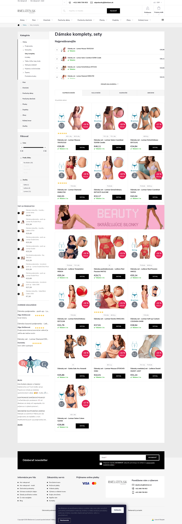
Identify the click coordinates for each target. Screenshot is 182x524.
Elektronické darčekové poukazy (31, 398)
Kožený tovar (27, 121)
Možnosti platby (54, 485)
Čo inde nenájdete (25, 498)
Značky (25, 126)
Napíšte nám (53, 498)
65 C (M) (73, 415)
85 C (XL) (69, 136)
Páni (24, 82)
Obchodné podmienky (27, 489)
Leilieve (27, 188)
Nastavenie (64, 520)
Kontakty (52, 501)
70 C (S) (105, 136)
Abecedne (150, 93)
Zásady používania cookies (28, 495)
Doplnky (25, 110)
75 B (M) (73, 186)
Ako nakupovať (22, 1)
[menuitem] (24, 20)
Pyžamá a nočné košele (32, 69)
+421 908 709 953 (141, 489)
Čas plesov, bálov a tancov (29, 384)
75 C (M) (113, 136)
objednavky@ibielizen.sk (143, 485)
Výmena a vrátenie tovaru (57, 491)
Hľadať (113, 11)
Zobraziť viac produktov (109, 84)
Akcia (26, 166)
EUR (158, 2)
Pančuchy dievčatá (29, 99)
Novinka (27, 169)
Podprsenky (29, 46)
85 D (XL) (77, 136)
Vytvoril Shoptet (159, 520)
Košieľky (27, 57)
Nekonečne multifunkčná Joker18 (31, 411)
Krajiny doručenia (54, 495)
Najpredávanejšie (68, 93)
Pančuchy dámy (28, 93)
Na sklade (28, 163)
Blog (21, 501)
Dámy (25, 42)
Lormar (27, 191)
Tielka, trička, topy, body (32, 61)
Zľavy (24, 115)
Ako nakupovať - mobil (37, 1)
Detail (82, 148)
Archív (20, 425)
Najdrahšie (123, 93)
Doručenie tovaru (54, 482)
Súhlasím (117, 510)
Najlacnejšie (96, 93)
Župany (27, 72)
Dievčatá (26, 88)
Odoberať (152, 458)
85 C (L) (109, 365)
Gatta (26, 185)
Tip (25, 173)
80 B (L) (146, 136)
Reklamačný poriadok (135, 510)
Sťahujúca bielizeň (31, 65)
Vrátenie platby (54, 488)
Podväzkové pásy (30, 76)
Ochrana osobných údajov (28, 492)
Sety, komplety (30, 54)
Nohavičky (28, 50)
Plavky (25, 104)
